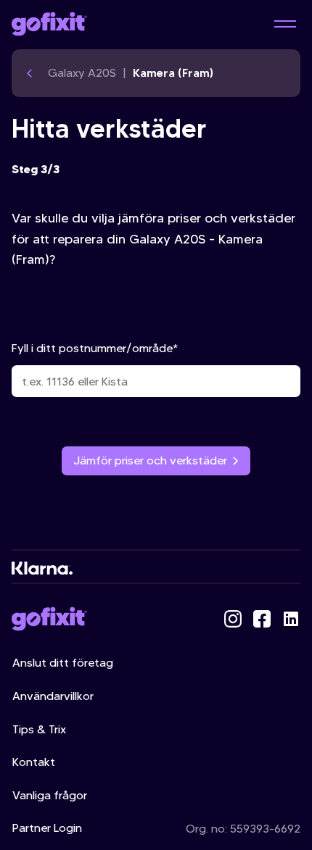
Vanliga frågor (49, 795)
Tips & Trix (39, 729)
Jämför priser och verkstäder (150, 460)
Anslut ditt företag (62, 663)
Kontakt (33, 762)
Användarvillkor (53, 696)
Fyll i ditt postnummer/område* (95, 348)
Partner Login (47, 828)
